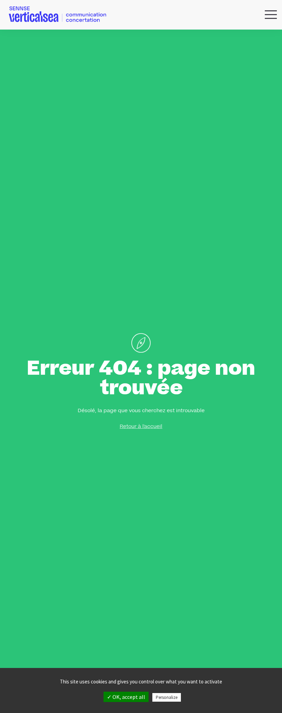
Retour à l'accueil (141, 427)
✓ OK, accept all (126, 696)
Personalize (166, 697)
